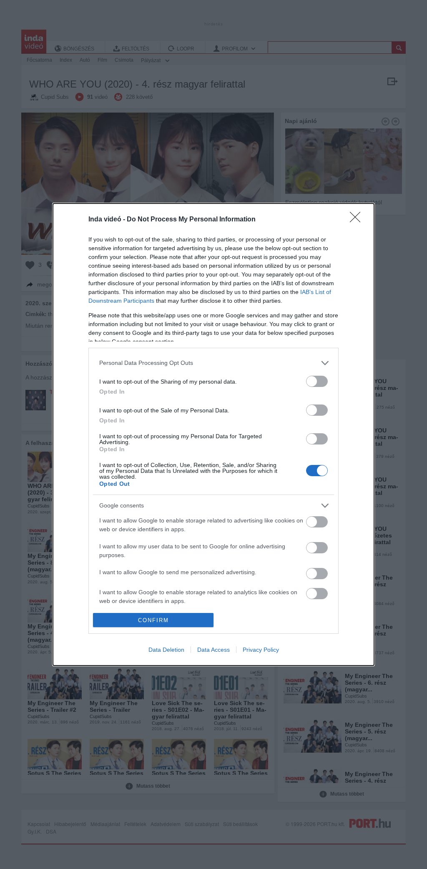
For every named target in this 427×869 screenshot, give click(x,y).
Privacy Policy (261, 649)
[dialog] (213, 434)
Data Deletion (166, 649)
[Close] (358, 220)
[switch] (317, 381)
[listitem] (213, 363)
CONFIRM (153, 620)
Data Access (213, 649)
